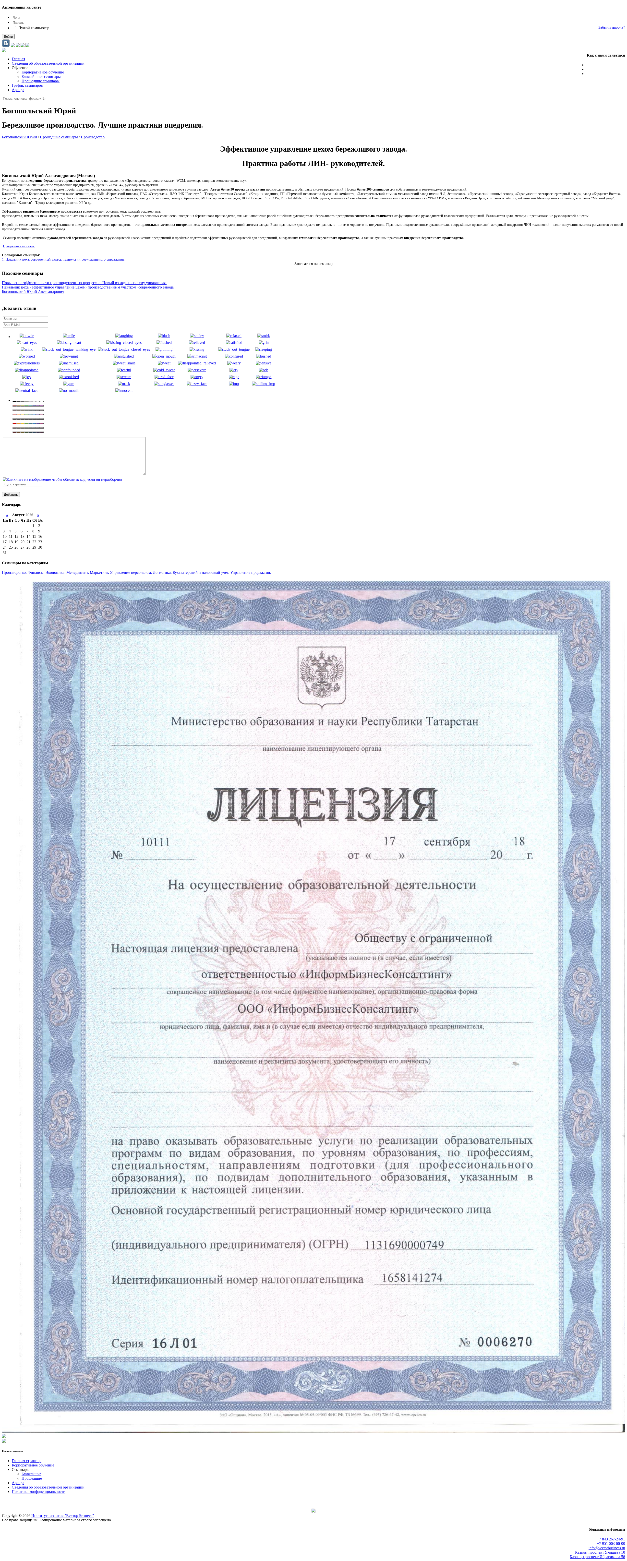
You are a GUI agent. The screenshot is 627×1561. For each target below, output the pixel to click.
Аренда (18, 1483)
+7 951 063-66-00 (611, 69)
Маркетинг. (99, 572)
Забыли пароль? (611, 27)
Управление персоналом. (131, 572)
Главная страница (26, 1461)
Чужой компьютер (33, 28)
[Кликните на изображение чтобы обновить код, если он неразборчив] (62, 479)
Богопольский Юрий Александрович (33, 291)
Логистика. (162, 572)
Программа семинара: (19, 246)
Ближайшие (31, 1474)
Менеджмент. (77, 572)
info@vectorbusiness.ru (605, 74)
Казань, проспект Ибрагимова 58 (597, 1557)
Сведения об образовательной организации (48, 1487)
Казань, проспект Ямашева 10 (600, 1552)
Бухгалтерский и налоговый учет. (201, 572)
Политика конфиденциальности (38, 1491)
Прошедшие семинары (59, 137)
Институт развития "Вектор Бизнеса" (62, 1515)
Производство (93, 137)
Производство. (14, 572)
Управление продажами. (250, 572)
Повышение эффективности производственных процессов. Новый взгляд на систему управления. (84, 283)
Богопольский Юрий (19, 137)
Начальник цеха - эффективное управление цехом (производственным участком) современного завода (88, 287)
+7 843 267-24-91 (611, 65)
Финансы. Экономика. (46, 572)
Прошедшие (32, 1478)
